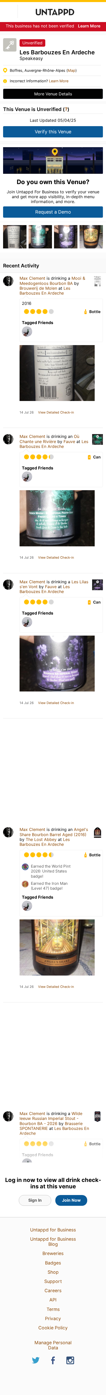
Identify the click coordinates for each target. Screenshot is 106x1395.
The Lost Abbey (41, 839)
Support (53, 1281)
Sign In (35, 1200)
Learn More (89, 25)
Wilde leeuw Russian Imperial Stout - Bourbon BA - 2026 (51, 1118)
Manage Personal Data (53, 1345)
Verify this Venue (53, 131)
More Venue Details (53, 93)
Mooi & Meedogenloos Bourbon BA (52, 281)
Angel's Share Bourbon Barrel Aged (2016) (54, 832)
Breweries (53, 1253)
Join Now (71, 1200)
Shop (53, 1272)
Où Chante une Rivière (49, 439)
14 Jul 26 (27, 412)
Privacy (53, 1318)
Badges (53, 1263)
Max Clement (32, 278)
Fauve (69, 441)
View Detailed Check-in (56, 412)
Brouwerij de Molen (38, 288)
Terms (53, 1309)
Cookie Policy (53, 1327)
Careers (53, 1290)
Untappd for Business (53, 1229)
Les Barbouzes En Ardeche (45, 291)
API (53, 1299)
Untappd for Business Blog (53, 1241)
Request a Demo (53, 212)
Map (71, 70)
